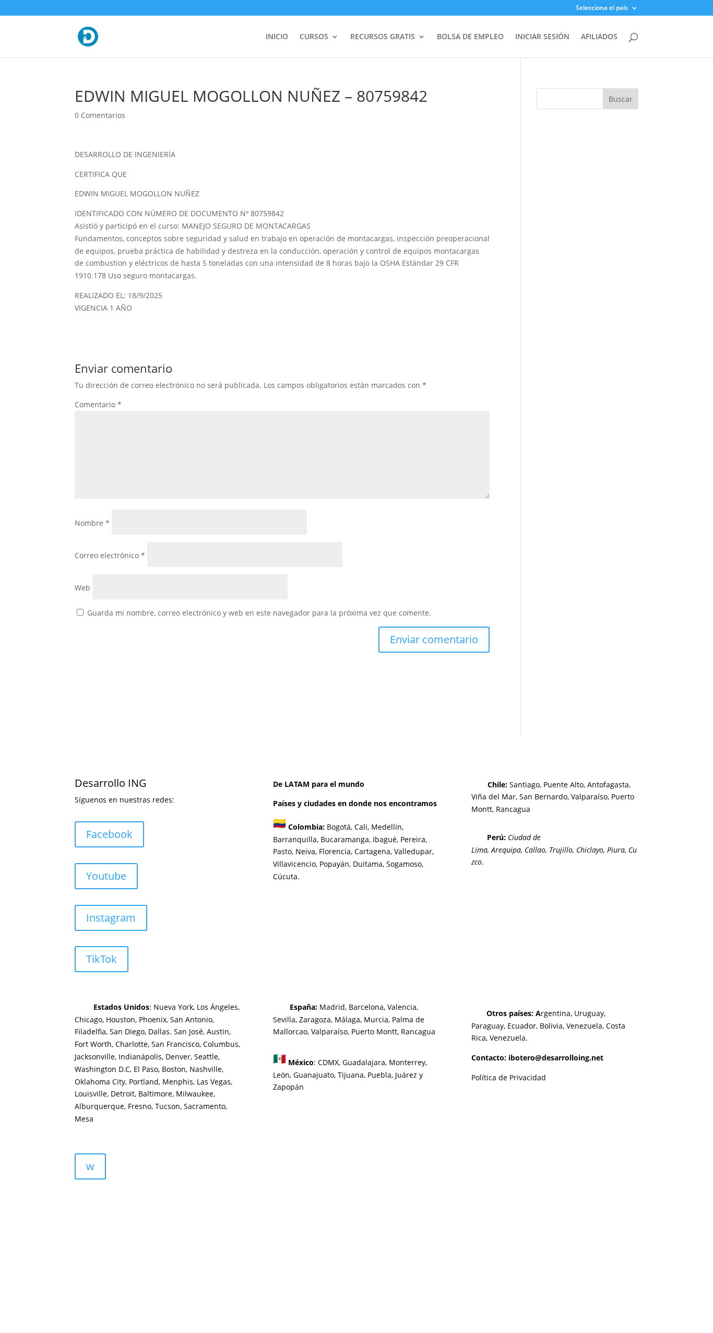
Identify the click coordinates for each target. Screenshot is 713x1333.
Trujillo (561, 850)
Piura (616, 850)
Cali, (360, 827)
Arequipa (506, 850)
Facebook (109, 834)
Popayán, (334, 864)
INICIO (277, 37)
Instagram (111, 918)
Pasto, (283, 851)
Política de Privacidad (508, 1077)
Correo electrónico (110, 555)
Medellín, (387, 827)
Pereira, (412, 839)
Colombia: (306, 827)
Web (82, 588)
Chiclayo (589, 850)
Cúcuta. (286, 876)
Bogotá (339, 827)
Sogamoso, (404, 864)
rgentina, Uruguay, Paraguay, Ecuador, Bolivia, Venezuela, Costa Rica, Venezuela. (548, 1025)
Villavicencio (294, 864)
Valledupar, (414, 851)
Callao (535, 850)
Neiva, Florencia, (324, 851)
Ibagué (384, 839)
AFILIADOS (599, 37)
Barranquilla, (295, 839)
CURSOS (314, 37)
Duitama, (368, 864)
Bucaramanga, (344, 839)
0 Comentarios (100, 115)
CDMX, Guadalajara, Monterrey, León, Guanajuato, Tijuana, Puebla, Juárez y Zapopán (350, 1074)
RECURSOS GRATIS (382, 37)
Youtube (106, 876)
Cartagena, (373, 851)
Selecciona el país (602, 8)
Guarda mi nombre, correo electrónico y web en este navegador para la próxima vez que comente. (259, 613)
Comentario (98, 404)
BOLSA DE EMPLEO (470, 37)
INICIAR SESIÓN (542, 37)
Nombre (92, 523)
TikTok (101, 959)
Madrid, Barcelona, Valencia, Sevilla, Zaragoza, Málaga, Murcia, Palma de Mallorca (348, 1019)
